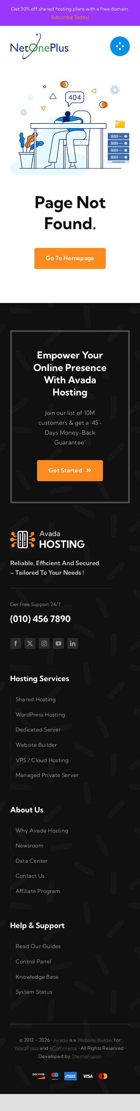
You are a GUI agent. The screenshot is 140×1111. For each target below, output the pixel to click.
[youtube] (58, 643)
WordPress (26, 1048)
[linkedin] (72, 643)
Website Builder (95, 1040)
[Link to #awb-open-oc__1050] (120, 46)
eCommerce (63, 1048)
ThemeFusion (87, 1056)
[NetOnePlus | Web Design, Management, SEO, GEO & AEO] (39, 35)
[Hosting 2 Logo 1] (47, 533)
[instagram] (44, 643)
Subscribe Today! (70, 17)
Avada (60, 1040)
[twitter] (29, 643)
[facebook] (15, 643)
